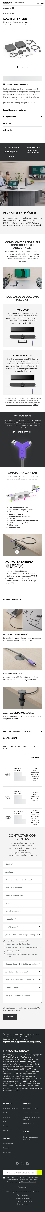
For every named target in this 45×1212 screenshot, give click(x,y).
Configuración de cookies (23, 1201)
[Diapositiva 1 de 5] (17, 67)
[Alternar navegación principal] (42, 2)
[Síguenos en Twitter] (22, 1163)
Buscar (38, 3)
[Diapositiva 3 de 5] (22, 67)
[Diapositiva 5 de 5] (27, 67)
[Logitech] (14, 2)
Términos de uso (23, 1195)
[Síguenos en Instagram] (27, 1163)
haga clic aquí (14, 1010)
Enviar (10, 1017)
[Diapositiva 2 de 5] (20, 67)
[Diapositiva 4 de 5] (25, 67)
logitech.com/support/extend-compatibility (22, 405)
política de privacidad (27, 1182)
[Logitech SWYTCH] (8, 797)
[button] (8, 8)
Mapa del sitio (23, 1204)
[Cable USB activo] (8, 817)
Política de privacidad (23, 1198)
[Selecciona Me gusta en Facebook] (17, 1163)
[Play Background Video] (38, 285)
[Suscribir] (39, 1172)
